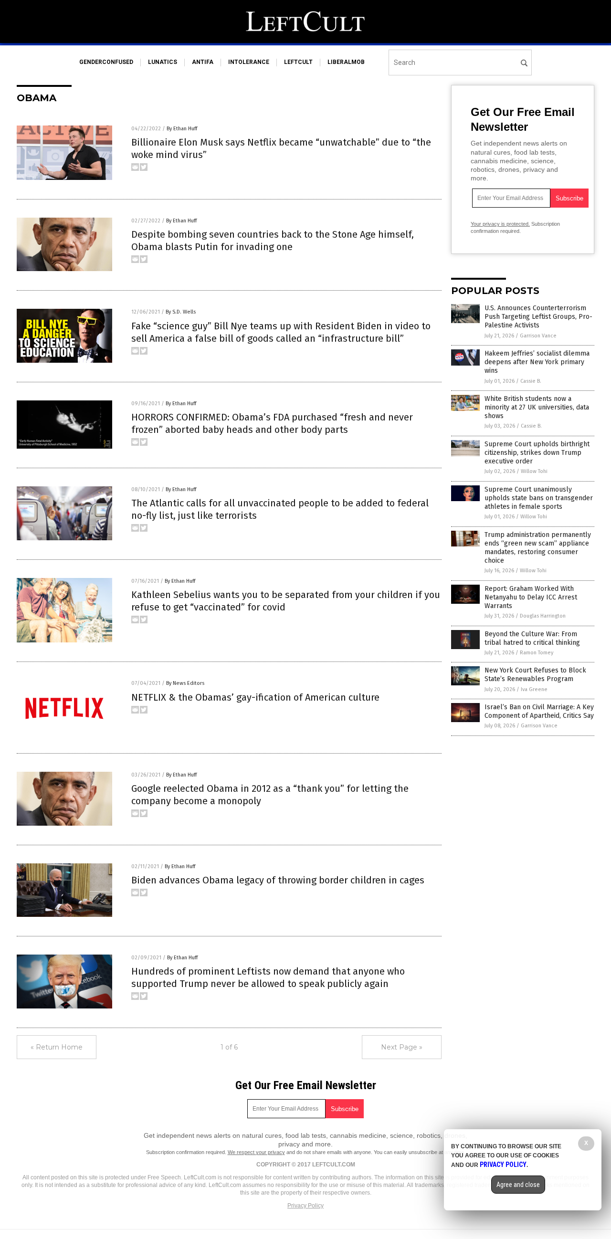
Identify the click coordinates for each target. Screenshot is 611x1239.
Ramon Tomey (536, 653)
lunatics (162, 62)
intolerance (248, 62)
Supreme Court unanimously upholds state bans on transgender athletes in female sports (539, 498)
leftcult (298, 62)
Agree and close (518, 1184)
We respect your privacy (256, 1152)
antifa (202, 62)
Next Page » (401, 1047)
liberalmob (346, 62)
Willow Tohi (534, 471)
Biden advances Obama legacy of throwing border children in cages (277, 880)
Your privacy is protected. (500, 224)
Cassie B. (530, 381)
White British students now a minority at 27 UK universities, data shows (537, 407)
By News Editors (185, 683)
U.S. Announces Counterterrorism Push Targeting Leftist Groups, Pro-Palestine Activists (538, 316)
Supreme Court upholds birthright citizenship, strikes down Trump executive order (537, 452)
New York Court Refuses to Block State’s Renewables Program (535, 674)
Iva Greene (534, 689)
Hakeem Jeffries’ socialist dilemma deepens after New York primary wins (537, 362)
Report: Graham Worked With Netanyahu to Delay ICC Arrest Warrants (531, 597)
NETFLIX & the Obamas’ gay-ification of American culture (255, 697)
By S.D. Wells (181, 312)
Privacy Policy (305, 1205)
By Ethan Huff (182, 129)
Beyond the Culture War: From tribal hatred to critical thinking (532, 638)
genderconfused (106, 62)
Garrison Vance (538, 336)
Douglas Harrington (543, 616)
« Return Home (57, 1047)
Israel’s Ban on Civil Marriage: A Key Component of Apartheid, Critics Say (539, 711)
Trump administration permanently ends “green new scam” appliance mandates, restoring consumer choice (538, 548)
